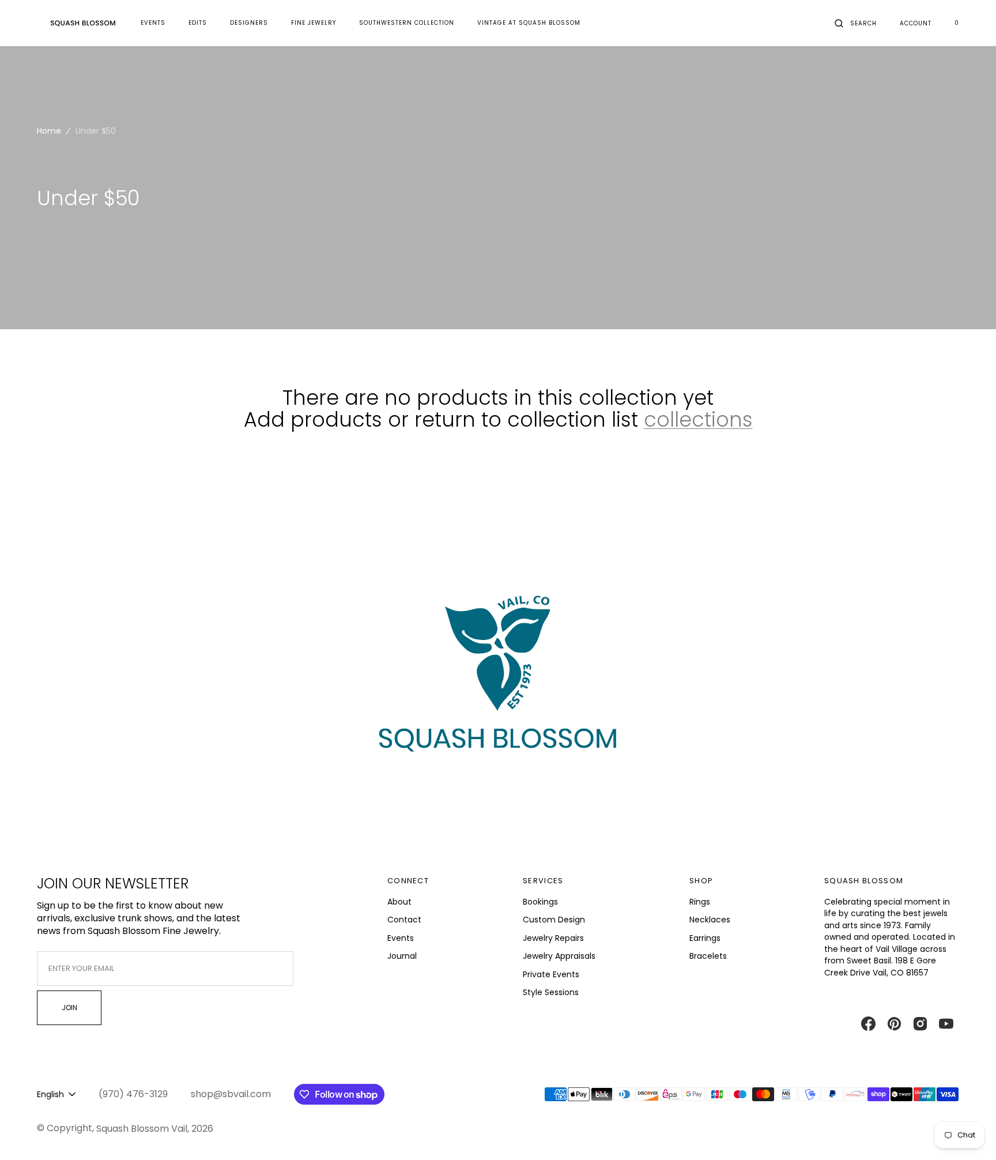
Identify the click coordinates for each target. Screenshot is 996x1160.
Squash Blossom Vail (141, 1128)
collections (698, 420)
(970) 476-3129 (133, 1094)
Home (49, 131)
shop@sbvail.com (231, 1094)
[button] (856, 23)
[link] (498, 685)
